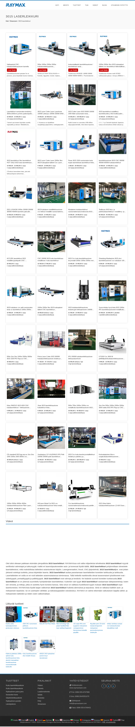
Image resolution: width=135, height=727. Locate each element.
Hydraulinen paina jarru (15, 692)
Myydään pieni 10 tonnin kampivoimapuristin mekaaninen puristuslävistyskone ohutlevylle (97, 628)
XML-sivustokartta (108, 722)
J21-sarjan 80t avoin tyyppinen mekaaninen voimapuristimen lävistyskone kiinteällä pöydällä (80, 628)
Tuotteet (77, 5)
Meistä (66, 5)
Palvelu (40, 688)
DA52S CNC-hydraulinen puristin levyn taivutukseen (47, 656)
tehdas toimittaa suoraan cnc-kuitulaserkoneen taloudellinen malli (114, 626)
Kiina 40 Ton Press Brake (47, 623)
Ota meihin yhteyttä (119, 5)
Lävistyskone (11, 704)
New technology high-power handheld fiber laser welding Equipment (64, 626)
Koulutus (41, 698)
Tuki (86, 5)
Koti (57, 5)
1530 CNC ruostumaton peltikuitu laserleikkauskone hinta (30, 626)
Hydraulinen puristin (13, 701)
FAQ (39, 701)
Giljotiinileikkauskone (14, 698)
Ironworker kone (12, 695)
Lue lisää (42, 70)
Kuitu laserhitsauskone (14, 688)
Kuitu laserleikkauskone (15, 685)
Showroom (13, 21)
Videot (95, 5)
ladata (40, 695)
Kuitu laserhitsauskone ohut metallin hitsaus (30, 655)
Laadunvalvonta (44, 692)
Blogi (104, 5)
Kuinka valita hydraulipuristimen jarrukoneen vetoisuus (12, 626)
